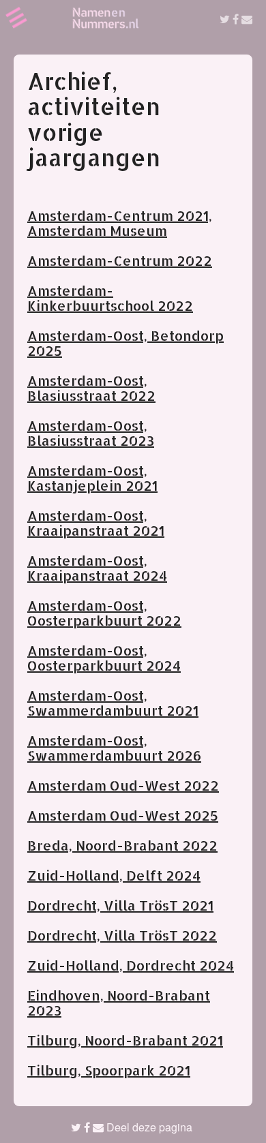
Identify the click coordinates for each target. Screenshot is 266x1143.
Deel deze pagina (148, 1127)
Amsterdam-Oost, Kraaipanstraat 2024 (97, 567)
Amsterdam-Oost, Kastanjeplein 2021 (92, 477)
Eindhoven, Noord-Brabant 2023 (118, 1002)
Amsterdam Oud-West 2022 (123, 785)
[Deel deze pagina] (236, 19)
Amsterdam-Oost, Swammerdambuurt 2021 (112, 702)
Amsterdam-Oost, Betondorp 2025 (125, 342)
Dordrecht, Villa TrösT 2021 (120, 905)
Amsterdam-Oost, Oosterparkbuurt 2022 (104, 612)
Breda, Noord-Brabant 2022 (122, 845)
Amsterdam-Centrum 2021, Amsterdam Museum (119, 223)
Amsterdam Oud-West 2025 (122, 815)
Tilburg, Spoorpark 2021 (108, 1070)
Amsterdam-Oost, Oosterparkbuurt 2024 (104, 657)
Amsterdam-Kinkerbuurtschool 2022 (110, 297)
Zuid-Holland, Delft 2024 (114, 875)
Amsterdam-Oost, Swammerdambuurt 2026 (114, 747)
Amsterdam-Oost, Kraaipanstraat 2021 (95, 522)
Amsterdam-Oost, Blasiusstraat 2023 (90, 432)
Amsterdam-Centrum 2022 (119, 260)
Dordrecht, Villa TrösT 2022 (122, 935)
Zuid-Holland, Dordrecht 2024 (130, 965)
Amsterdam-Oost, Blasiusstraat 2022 (91, 387)
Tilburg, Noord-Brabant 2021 (125, 1040)
